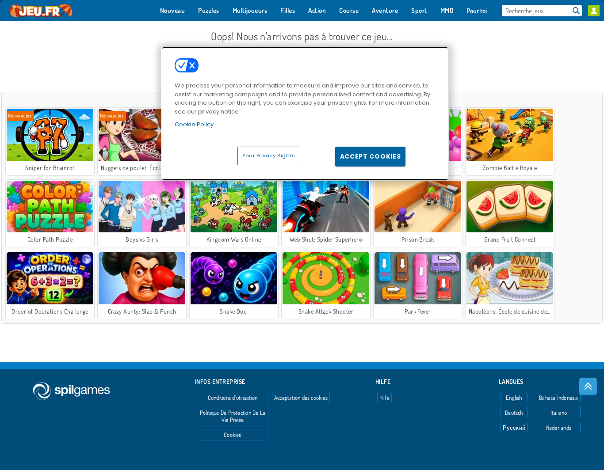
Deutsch (514, 412)
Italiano (558, 412)
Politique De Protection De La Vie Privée (232, 416)
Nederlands (558, 427)
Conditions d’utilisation (232, 397)
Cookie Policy (194, 124)
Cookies (232, 434)
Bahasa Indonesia (558, 397)
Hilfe (384, 397)
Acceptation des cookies (301, 397)
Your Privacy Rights (268, 155)
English (514, 397)
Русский (514, 427)
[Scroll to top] (588, 386)
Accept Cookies (370, 156)
